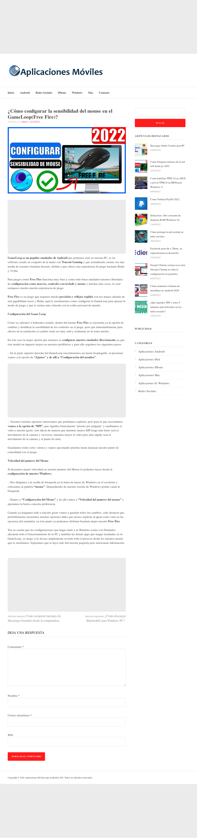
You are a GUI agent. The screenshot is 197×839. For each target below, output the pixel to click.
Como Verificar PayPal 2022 (164, 199)
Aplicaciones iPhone (150, 367)
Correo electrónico (20, 715)
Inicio (11, 93)
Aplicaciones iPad (149, 359)
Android (25, 93)
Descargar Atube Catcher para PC (167, 145)
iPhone (62, 93)
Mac (90, 93)
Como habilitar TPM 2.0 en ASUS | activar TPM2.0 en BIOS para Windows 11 (167, 183)
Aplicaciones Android (151, 351)
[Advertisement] (98, 27)
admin (24, 121)
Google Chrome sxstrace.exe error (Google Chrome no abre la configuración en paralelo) (167, 269)
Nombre (14, 695)
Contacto (104, 93)
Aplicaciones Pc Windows (153, 383)
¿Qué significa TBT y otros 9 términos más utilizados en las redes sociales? (165, 307)
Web (10, 735)
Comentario (16, 647)
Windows (77, 93)
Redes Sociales (44, 93)
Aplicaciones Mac (149, 375)
